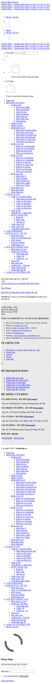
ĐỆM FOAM (16, 123)
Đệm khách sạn (17, 187)
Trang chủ (10, 100)
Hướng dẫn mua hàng (14, 378)
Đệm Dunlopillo (22, 110)
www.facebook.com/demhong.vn (27, 335)
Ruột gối (19, 217)
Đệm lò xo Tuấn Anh (24, 165)
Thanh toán (10, 352)
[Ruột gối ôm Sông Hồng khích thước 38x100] (20, 283)
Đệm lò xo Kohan (23, 167)
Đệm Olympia (22, 178)
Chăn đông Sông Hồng (20, 229)
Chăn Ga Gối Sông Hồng (21, 197)
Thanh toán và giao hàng (16, 382)
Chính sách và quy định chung (18, 385)
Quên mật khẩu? (7, 681)
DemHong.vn (18, 333)
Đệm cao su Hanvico (24, 153)
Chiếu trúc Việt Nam (19, 252)
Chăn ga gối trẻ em (23, 208)
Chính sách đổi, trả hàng (15, 389)
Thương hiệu (16, 105)
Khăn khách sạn (17, 245)
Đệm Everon (21, 112)
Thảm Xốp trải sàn (18, 268)
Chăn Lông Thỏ (17, 226)
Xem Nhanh (6, 288)
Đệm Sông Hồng (23, 107)
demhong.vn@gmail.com (22, 330)
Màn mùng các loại (18, 249)
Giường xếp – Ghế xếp (20, 265)
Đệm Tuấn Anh (22, 119)
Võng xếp (15, 261)
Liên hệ (9, 354)
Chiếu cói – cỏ (22, 258)
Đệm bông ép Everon (24, 132)
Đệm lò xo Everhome (24, 158)
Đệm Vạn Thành (23, 185)
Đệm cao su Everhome (25, 149)
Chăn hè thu (16, 210)
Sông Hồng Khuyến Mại (26, 199)
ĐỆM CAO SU (17, 144)
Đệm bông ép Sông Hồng (26, 130)
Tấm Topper (16, 240)
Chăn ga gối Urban (23, 206)
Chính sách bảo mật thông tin (17, 387)
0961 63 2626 (18, 328)
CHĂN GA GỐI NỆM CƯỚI (18, 272)
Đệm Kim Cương (23, 183)
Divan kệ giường (18, 242)
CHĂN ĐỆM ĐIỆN (14, 231)
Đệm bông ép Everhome (26, 137)
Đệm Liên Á (21, 176)
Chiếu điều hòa (22, 254)
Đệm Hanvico (21, 116)
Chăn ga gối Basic (23, 204)
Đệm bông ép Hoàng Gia (26, 135)
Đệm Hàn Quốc (17, 190)
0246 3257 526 (21, 325)
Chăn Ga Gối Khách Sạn (21, 238)
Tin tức (8, 357)
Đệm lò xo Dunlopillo (25, 160)
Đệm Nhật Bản (17, 192)
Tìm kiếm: (10, 53)
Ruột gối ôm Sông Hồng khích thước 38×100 (19, 292)
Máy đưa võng (17, 263)
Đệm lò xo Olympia (24, 169)
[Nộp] (7, 56)
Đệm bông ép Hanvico (25, 142)
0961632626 (19, 438)
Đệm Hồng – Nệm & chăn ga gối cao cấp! (23, 350)
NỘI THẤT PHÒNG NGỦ (17, 247)
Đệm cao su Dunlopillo (25, 146)
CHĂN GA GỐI (13, 194)
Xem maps (30, 425)
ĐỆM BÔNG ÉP (18, 128)
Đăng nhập (24, 676)
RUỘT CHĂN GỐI (19, 215)
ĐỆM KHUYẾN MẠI (15, 103)
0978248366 (7, 438)
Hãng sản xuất (17, 174)
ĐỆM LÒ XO (16, 155)
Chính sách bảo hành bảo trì (17, 380)
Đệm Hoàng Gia (22, 181)
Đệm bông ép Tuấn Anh (25, 139)
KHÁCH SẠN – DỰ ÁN (16, 233)
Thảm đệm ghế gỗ (18, 270)
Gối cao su (20, 222)
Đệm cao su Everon (24, 151)
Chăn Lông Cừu (17, 224)
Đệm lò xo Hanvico (24, 171)
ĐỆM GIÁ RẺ (17, 126)
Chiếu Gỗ (20, 256)
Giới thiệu (10, 359)
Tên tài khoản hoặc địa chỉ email (14, 664)
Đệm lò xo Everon (23, 162)
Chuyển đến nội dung (9, 2)
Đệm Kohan (21, 121)
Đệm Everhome (22, 114)
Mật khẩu (5, 671)
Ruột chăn (20, 220)
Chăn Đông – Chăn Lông (21, 213)
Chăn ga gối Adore (23, 201)
